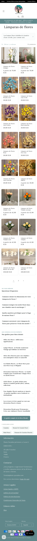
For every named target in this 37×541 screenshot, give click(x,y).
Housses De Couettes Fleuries (23, 432)
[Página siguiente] (23, 281)
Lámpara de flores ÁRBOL (26, 179)
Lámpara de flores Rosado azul (9, 96)
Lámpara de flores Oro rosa (26, 152)
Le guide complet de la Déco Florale (16, 418)
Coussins (6, 428)
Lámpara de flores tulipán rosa (9, 209)
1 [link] (13, 281)
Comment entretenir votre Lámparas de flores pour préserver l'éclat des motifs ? (16, 322)
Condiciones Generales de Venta (14, 500)
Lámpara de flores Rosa (9, 152)
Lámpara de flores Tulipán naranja (26, 209)
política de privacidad (11, 493)
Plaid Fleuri (6, 432)
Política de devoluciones (12, 496)
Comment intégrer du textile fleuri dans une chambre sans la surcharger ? (16, 306)
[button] (4, 11)
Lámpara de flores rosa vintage (26, 67)
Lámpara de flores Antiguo (9, 67)
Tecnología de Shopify (25, 537)
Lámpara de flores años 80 (26, 268)
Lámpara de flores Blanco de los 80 (9, 268)
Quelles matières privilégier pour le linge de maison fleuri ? (16, 314)
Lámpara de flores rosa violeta (9, 124)
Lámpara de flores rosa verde (26, 96)
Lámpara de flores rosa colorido (9, 179)
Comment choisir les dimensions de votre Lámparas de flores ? (16, 298)
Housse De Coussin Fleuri (20, 428)
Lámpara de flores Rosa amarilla (26, 124)
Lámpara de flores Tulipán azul (9, 238)
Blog (5, 510)
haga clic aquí (24, 479)
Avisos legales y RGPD (11, 489)
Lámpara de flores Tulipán (26, 238)
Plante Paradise (15, 537)
